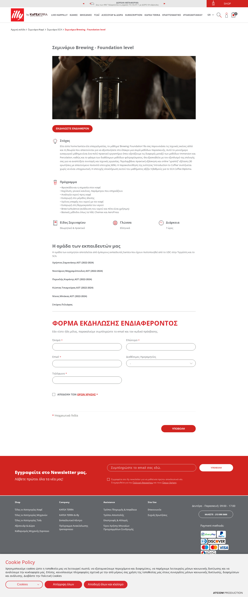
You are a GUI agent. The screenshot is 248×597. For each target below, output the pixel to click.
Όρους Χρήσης (169, 482)
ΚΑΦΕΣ (74, 15)
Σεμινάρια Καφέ (36, 29)
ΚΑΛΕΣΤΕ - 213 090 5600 (216, 514)
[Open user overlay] (226, 15)
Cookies (22, 584)
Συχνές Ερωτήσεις (157, 515)
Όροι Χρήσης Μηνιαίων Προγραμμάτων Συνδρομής (118, 527)
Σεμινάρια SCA (54, 29)
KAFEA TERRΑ (66, 509)
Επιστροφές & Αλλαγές (115, 520)
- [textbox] (130, 363)
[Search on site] (219, 15)
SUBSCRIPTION (133, 15)
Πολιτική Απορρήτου (143, 482)
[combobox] (161, 363)
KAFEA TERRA (152, 15)
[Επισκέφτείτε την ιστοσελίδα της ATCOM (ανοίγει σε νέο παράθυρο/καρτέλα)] (228, 593)
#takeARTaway (192, 15)
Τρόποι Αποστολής (113, 515)
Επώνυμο (133, 340)
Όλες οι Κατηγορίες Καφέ (28, 509)
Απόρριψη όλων (63, 584)
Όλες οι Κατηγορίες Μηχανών (31, 515)
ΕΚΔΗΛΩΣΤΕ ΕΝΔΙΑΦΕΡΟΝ (72, 128)
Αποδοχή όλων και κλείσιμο (105, 584)
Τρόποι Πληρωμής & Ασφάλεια (120, 509)
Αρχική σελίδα (18, 29)
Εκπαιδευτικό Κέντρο (70, 520)
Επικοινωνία (154, 509)
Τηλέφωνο (59, 374)
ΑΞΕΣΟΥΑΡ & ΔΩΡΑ (112, 15)
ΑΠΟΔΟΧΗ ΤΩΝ (77, 394)
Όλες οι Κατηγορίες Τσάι (28, 520)
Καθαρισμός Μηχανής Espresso (32, 531)
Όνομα (57, 340)
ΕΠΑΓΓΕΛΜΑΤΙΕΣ (171, 15)
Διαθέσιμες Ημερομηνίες (141, 356)
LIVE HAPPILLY (59, 15)
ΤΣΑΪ (96, 15)
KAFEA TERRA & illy (69, 515)
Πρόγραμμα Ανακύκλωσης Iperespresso (73, 527)
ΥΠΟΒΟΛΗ (178, 428)
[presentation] (83, 3)
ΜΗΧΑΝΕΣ (86, 15)
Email (56, 357)
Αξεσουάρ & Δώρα (25, 525)
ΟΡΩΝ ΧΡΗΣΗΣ (86, 394)
